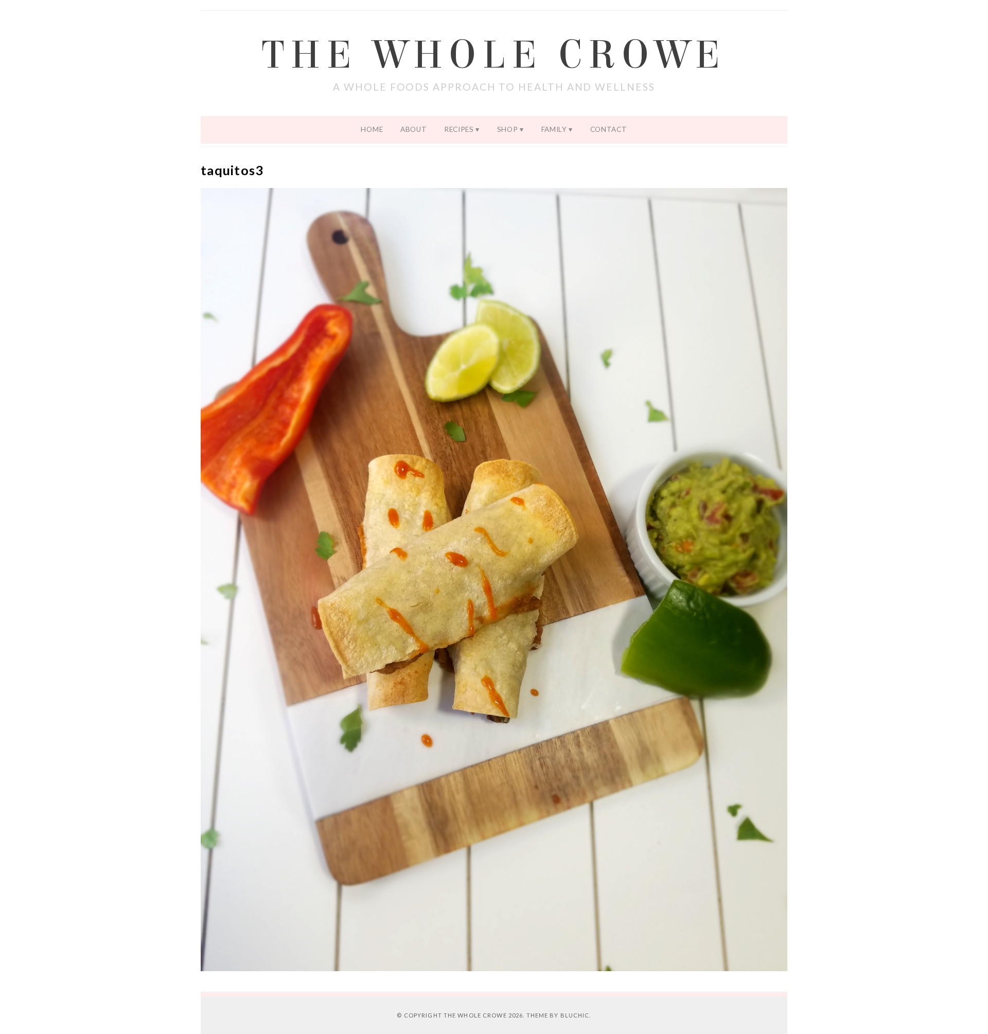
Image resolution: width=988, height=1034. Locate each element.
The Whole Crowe (494, 55)
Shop (507, 129)
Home (372, 129)
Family (554, 129)
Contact (608, 129)
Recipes (459, 129)
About (413, 129)
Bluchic (575, 1015)
